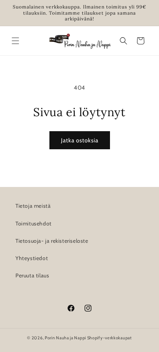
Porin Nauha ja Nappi (65, 337)
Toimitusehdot (33, 223)
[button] (15, 40)
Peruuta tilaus (32, 275)
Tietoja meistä (33, 205)
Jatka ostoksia (79, 140)
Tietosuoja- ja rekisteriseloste (51, 240)
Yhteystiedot (31, 258)
